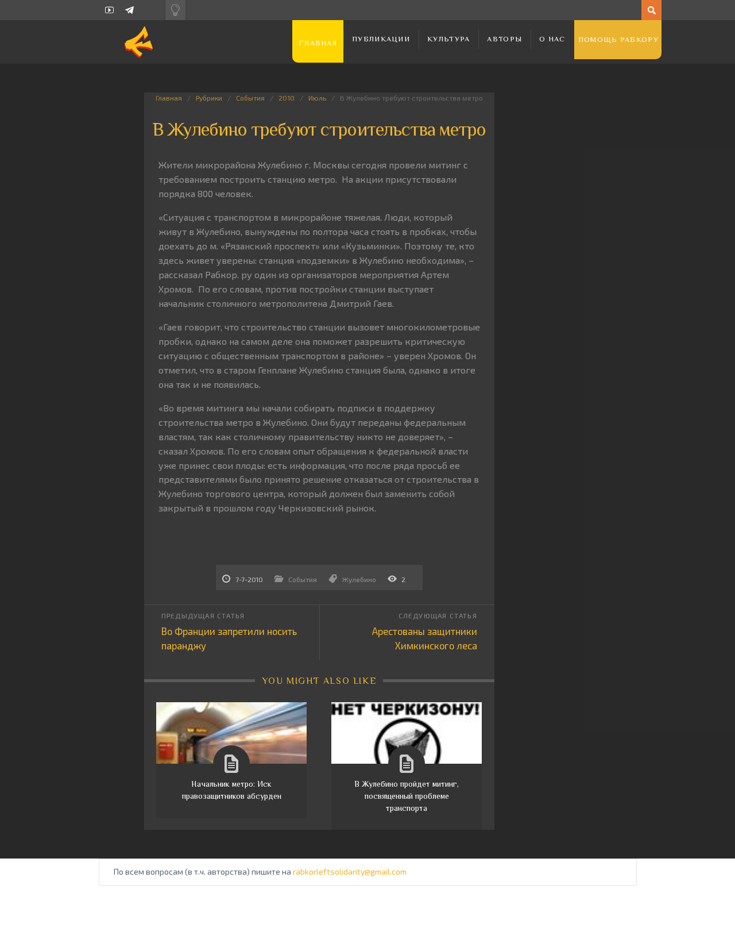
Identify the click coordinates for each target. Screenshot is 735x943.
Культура (448, 38)
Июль (317, 98)
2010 (286, 98)
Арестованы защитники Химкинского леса (424, 638)
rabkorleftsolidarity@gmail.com (350, 871)
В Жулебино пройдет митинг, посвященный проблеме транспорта (406, 796)
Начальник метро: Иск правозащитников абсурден (231, 789)
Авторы (504, 38)
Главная (318, 43)
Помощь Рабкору (618, 39)
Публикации (381, 38)
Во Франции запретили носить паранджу (229, 638)
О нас (552, 38)
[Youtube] (109, 10)
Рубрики (209, 98)
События (250, 98)
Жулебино (359, 579)
